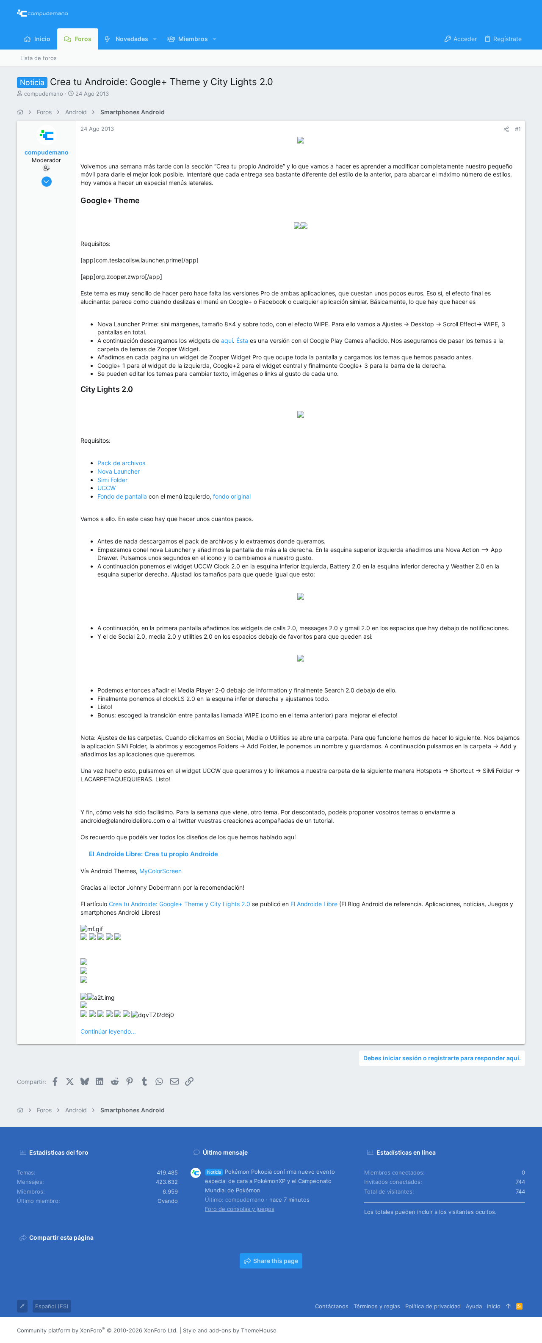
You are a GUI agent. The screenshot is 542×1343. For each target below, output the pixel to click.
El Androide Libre (313, 903)
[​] (300, 141)
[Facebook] (470, 1330)
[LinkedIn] (496, 1330)
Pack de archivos (121, 462)
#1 (518, 129)
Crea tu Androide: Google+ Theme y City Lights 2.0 (179, 903)
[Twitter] (508, 1330)
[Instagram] (483, 1330)
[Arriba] (508, 1306)
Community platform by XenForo (97, 1330)
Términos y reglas (377, 1306)
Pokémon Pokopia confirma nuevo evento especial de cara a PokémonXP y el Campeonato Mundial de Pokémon (270, 1181)
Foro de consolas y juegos (239, 1208)
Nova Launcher (118, 471)
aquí (227, 340)
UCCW (106, 487)
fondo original (232, 496)
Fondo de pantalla (122, 496)
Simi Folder (112, 479)
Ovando (168, 1200)
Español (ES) (52, 1306)
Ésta (242, 340)
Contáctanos (331, 1306)
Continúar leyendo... (108, 1031)
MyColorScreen (160, 870)
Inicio (494, 1306)
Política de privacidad (433, 1306)
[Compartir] (506, 129)
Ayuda (474, 1306)
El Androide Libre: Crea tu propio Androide (153, 854)
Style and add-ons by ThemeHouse (230, 1330)
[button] (154, 39)
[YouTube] (521, 1330)
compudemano (43, 93)
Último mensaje (225, 1152)
